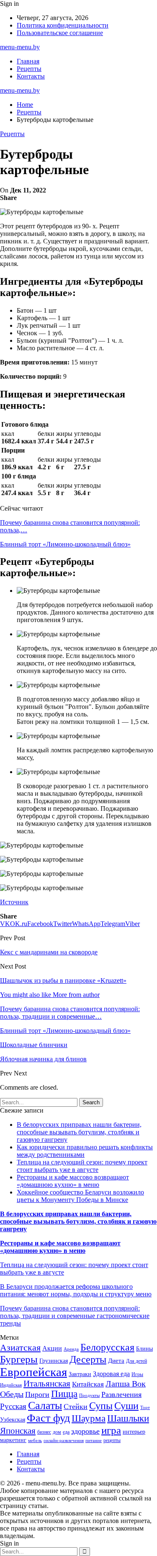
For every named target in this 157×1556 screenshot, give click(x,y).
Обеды (11, 1394)
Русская (13, 1406)
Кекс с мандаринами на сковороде (49, 952)
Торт (145, 1407)
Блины (144, 1349)
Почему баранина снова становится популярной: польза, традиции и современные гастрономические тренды (74, 1316)
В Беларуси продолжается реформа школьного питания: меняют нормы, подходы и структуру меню (76, 1290)
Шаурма (89, 1418)
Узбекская (12, 1420)
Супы (101, 1405)
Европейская (33, 1372)
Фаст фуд (48, 1418)
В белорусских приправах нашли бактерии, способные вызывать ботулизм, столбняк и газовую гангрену (79, 1132)
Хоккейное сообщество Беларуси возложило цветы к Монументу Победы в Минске (80, 1196)
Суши (126, 1405)
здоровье (85, 1431)
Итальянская (46, 1383)
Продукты (89, 1395)
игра (111, 1430)
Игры (137, 1374)
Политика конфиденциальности (62, 25)
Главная (28, 61)
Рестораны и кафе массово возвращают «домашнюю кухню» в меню (73, 1181)
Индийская (11, 1385)
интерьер (134, 1432)
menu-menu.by (20, 47)
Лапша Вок (126, 1383)
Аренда (71, 1349)
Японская (18, 1431)
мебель (35, 1440)
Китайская (88, 1384)
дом (57, 1432)
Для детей (136, 1361)
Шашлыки (128, 1418)
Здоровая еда (111, 1373)
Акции (52, 1348)
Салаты (45, 1405)
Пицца (64, 1394)
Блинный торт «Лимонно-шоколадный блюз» (65, 544)
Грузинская (53, 1361)
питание (93, 1440)
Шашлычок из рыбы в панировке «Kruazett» (63, 980)
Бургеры (19, 1359)
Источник (14, 902)
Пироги (37, 1394)
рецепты (112, 1440)
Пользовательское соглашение (60, 32)
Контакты (31, 76)
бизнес (44, 1432)
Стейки (76, 1406)
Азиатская (20, 1347)
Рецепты (29, 68)
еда (66, 1432)
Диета (116, 1360)
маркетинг (13, 1440)
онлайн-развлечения (64, 1440)
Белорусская (107, 1347)
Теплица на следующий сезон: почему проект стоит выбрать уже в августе (82, 1166)
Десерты (87, 1359)
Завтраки (80, 1374)
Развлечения (121, 1394)
